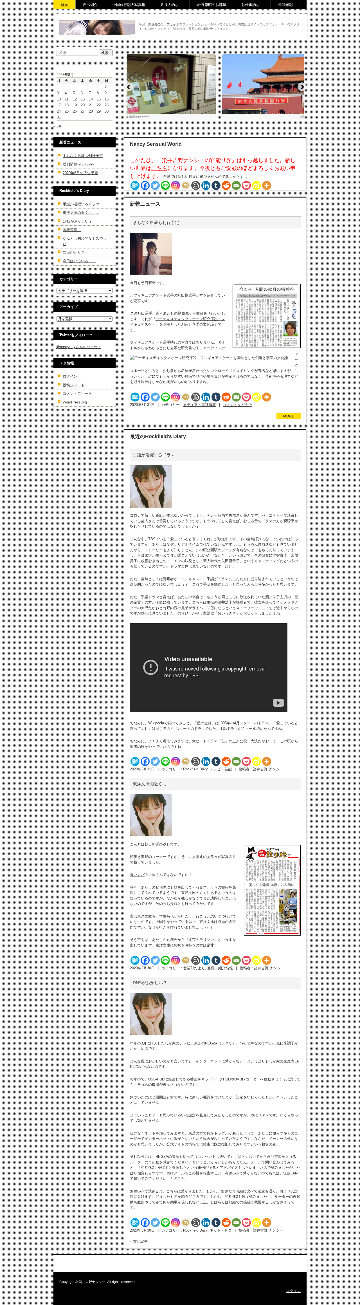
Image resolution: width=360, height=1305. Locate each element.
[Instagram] (175, 185)
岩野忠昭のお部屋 (211, 5)
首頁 (64, 5)
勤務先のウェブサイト (163, 24)
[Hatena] (135, 185)
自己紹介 (90, 5)
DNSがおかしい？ (150, 982)
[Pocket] (246, 185)
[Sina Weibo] (256, 185)
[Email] (236, 185)
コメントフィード (77, 393)
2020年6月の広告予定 (80, 173)
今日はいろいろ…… (79, 261)
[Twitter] (155, 185)
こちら (159, 168)
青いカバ (137, 875)
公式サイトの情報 (181, 1144)
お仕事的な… (252, 5)
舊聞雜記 (285, 5)
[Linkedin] (205, 185)
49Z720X (247, 1043)
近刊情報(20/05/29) (78, 164)
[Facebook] (145, 185)
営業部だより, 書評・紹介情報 (208, 968)
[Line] (165, 185)
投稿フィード (74, 385)
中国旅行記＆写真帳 (128, 5)
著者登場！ (72, 230)
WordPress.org (75, 402)
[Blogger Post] (195, 185)
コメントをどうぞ (237, 405)
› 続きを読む (286, 421)
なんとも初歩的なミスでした (85, 241)
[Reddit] (226, 185)
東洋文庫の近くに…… (154, 783)
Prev (128, 86)
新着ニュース (145, 204)
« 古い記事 (139, 1241)
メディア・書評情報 (199, 405)
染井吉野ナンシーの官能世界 (92, 38)
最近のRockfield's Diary (158, 436)
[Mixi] (185, 185)
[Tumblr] (216, 185)
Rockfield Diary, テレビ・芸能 (207, 769)
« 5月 (57, 126)
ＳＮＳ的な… (171, 5)
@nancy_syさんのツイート (78, 347)
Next (302, 86)
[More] (266, 185)
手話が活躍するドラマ (154, 454)
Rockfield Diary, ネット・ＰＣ (207, 1230)
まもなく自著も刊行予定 (156, 222)
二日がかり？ (74, 252)
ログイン (70, 376)
